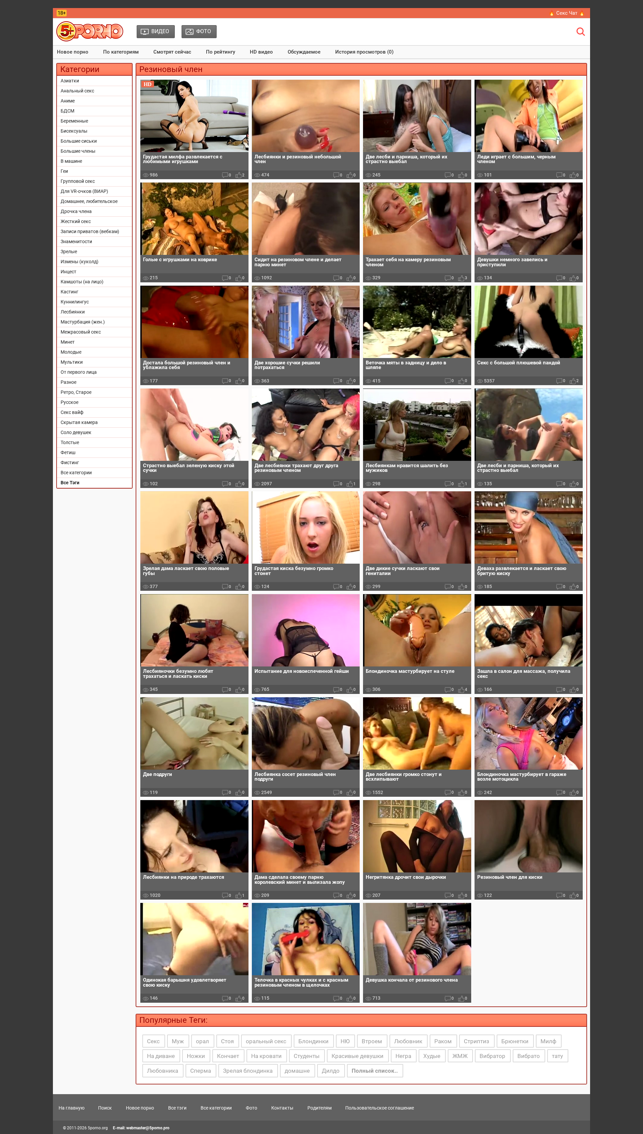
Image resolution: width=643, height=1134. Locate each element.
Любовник (408, 1041)
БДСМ (67, 111)
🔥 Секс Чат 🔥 (567, 13)
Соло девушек (76, 432)
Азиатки (70, 80)
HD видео (261, 52)
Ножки (196, 1056)
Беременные (74, 121)
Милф (548, 1041)
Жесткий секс (76, 221)
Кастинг (69, 291)
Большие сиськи (79, 141)
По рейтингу (220, 52)
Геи (64, 171)
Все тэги (177, 1108)
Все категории (76, 472)
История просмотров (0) (364, 52)
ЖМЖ (460, 1056)
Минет (68, 342)
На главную (71, 1108)
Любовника (162, 1070)
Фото (251, 1108)
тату (557, 1056)
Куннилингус (75, 301)
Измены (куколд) (79, 261)
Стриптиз (476, 1041)
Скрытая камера (79, 422)
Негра (403, 1056)
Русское (69, 402)
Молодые (71, 352)
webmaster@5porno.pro (147, 1128)
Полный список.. (375, 1070)
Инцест (68, 271)
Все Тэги (70, 482)
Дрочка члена (76, 211)
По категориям (121, 52)
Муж (178, 1041)
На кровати (266, 1056)
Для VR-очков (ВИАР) (84, 191)
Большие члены (78, 151)
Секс (153, 1041)
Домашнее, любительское (89, 201)
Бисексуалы (74, 131)
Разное (68, 382)
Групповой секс (78, 181)
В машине (71, 161)
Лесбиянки (73, 311)
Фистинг (70, 462)
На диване (161, 1056)
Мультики (72, 362)
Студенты (306, 1056)
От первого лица (79, 372)
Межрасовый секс (81, 332)
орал (202, 1041)
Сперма (200, 1070)
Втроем (372, 1041)
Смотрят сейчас (172, 52)
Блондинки (313, 1041)
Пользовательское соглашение (379, 1108)
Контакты (282, 1108)
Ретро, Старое (76, 392)
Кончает (228, 1056)
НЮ (345, 1041)
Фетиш (68, 452)
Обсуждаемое (304, 52)
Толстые (70, 442)
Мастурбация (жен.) (83, 322)
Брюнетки (514, 1041)
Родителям (319, 1108)
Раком (443, 1041)
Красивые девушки (357, 1056)
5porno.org (98, 1128)
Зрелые (69, 251)
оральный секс (266, 1041)
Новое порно (72, 52)
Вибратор (492, 1056)
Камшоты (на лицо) (82, 281)
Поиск (105, 1108)
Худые (431, 1056)
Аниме (68, 100)
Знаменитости (76, 241)
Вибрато (528, 1056)
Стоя (227, 1041)
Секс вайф (72, 412)
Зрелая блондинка (248, 1070)
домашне (297, 1070)
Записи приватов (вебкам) (90, 231)
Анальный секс (77, 90)
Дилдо (331, 1070)
